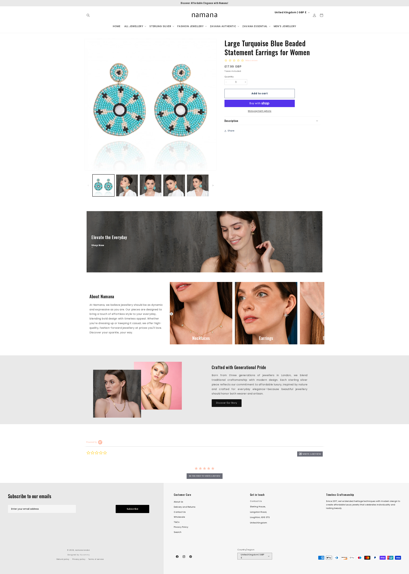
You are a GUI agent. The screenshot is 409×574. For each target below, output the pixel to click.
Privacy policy (78, 559)
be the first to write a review (204, 476)
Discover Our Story (226, 402)
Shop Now (97, 245)
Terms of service (96, 559)
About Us (178, 501)
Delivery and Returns (185, 507)
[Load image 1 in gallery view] (103, 185)
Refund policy (63, 559)
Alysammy (85, 555)
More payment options (259, 111)
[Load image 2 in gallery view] (127, 185)
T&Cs (176, 522)
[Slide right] (212, 185)
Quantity (229, 76)
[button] (88, 15)
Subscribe (132, 508)
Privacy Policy (181, 527)
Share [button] (231, 130)
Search (177, 532)
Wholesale (179, 517)
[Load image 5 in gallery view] (198, 185)
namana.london (82, 550)
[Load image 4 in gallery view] (174, 185)
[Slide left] (88, 185)
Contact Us (180, 512)
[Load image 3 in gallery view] (151, 185)
